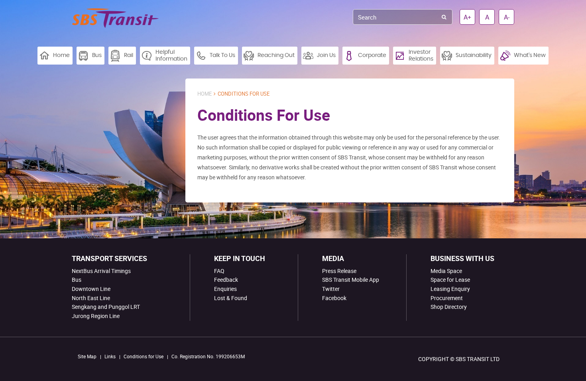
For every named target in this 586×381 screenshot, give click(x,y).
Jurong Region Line (96, 316)
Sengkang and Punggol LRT (106, 306)
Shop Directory (449, 306)
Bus (76, 279)
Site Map (87, 356)
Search (444, 17)
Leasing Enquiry (450, 289)
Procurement (447, 298)
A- (506, 17)
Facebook (334, 298)
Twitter (331, 289)
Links (110, 356)
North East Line (91, 298)
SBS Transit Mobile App (350, 279)
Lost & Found (230, 298)
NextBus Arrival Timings (101, 271)
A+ (467, 17)
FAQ (219, 271)
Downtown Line (91, 289)
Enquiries (225, 289)
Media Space (446, 271)
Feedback (226, 279)
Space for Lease (450, 279)
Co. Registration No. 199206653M (208, 356)
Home (204, 93)
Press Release (339, 271)
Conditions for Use (143, 356)
